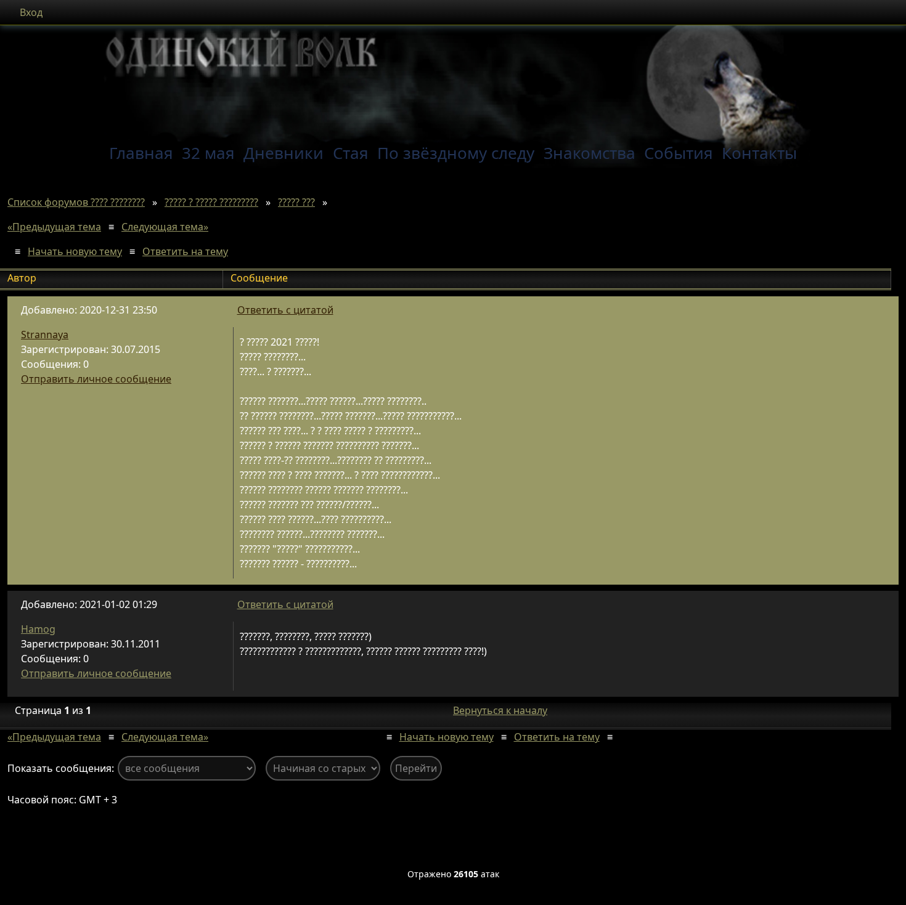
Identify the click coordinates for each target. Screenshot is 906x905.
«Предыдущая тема (54, 226)
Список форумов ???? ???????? (76, 202)
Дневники (283, 153)
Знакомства (589, 153)
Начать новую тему (75, 251)
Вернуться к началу (500, 710)
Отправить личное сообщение (96, 379)
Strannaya (44, 334)
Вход (31, 12)
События (678, 153)
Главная (141, 153)
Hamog (38, 629)
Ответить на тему (185, 251)
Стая (351, 153)
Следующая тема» (164, 226)
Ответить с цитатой (285, 310)
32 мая (208, 153)
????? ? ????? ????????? (211, 202)
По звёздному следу (455, 153)
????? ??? (296, 202)
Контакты (759, 153)
